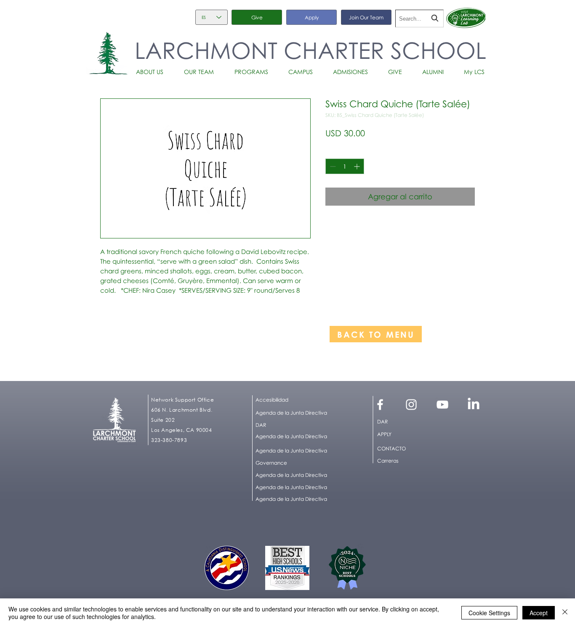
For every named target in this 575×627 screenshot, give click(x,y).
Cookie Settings (489, 612)
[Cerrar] (565, 612)
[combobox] (419, 18)
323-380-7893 (169, 440)
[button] (153, 72)
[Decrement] (332, 166)
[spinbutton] (344, 166)
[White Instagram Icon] (411, 404)
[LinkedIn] (473, 404)
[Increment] (357, 166)
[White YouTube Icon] (442, 404)
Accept (539, 612)
